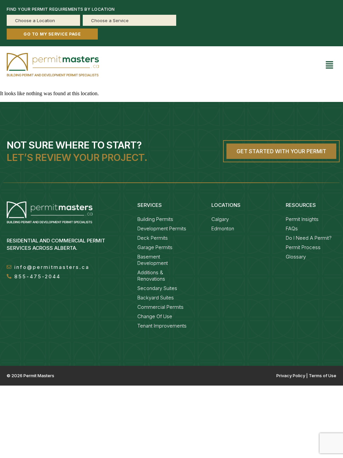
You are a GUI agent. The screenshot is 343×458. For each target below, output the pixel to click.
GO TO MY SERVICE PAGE (52, 34)
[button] (329, 65)
